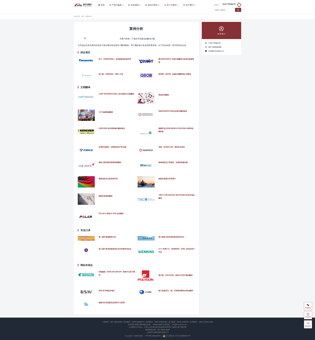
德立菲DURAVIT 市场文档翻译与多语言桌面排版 (176, 60)
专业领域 (134, 5)
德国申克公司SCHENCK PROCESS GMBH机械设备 (175, 129)
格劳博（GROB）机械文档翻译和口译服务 (174, 74)
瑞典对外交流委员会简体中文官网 (112, 302)
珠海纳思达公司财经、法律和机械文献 (173, 162)
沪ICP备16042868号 (153, 336)
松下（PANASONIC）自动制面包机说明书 (115, 59)
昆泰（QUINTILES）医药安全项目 (171, 147)
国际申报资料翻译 (105, 196)
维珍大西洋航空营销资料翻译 (110, 162)
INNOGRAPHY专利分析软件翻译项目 (172, 111)
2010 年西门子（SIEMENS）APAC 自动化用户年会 (176, 250)
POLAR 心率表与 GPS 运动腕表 (111, 213)
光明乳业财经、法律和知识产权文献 (112, 147)
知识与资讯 (152, 5)
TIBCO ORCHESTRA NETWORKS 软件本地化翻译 (176, 196)
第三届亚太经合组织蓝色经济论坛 (171, 237)
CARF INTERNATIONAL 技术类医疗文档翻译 (116, 94)
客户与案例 (171, 5)
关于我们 (189, 5)
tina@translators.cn (216, 51)
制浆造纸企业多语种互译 (108, 179)
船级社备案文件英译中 (167, 179)
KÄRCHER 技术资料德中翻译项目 (112, 128)
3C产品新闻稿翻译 (106, 112)
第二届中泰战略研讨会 (107, 237)
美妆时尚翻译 (163, 95)
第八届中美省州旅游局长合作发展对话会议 (115, 249)
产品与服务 (116, 5)
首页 (101, 5)
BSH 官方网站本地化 (107, 290)
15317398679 (229, 4)
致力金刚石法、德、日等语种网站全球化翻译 (175, 290)
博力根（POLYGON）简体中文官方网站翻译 (175, 275)
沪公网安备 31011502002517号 (177, 336)
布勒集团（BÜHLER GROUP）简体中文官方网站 (117, 273)
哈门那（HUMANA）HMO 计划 (111, 74)
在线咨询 (308, 315)
